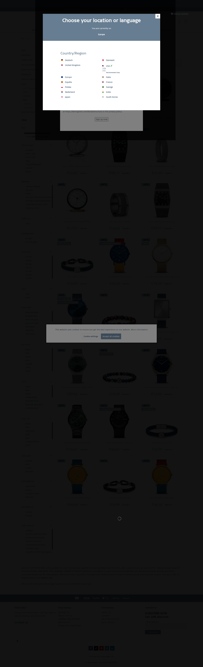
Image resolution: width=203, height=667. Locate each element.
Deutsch (68, 60)
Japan (67, 97)
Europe (68, 77)
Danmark (110, 60)
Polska (67, 87)
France (109, 82)
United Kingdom (72, 65)
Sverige (109, 87)
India (108, 92)
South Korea (112, 97)
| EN (104, 68)
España (68, 82)
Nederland (69, 92)
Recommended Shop (113, 72)
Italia (108, 77)
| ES (104, 71)
